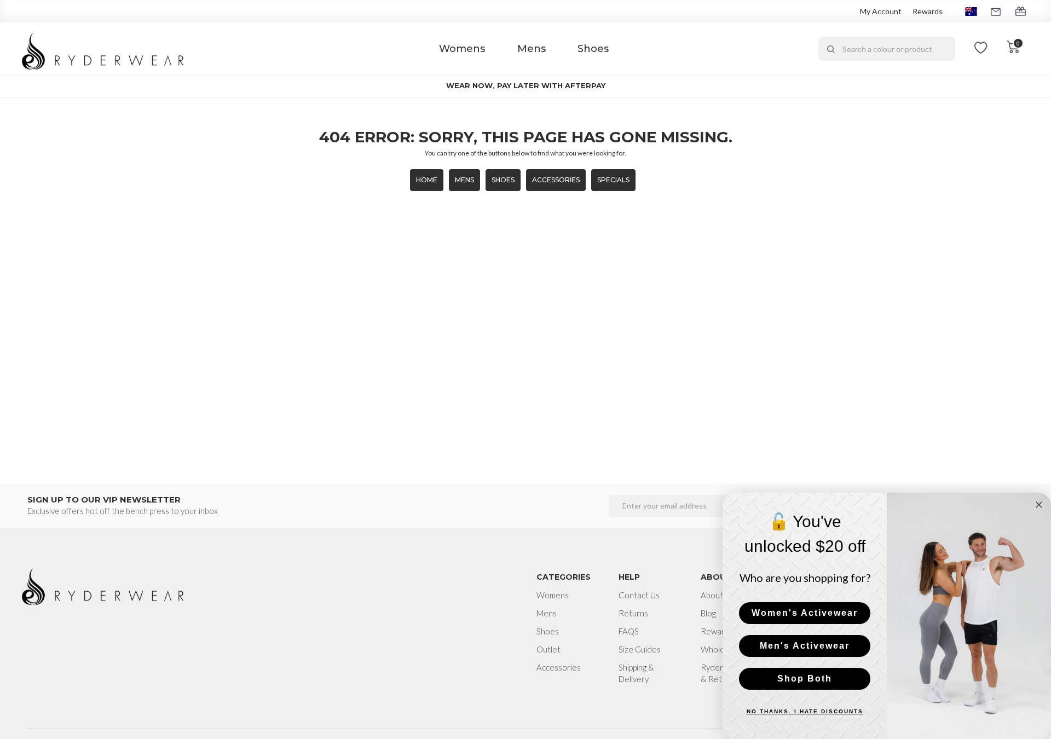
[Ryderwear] (103, 49)
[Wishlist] (981, 48)
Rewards (928, 11)
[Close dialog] (1039, 504)
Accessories (556, 180)
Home (426, 180)
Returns (633, 613)
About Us (717, 595)
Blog (708, 613)
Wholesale (720, 649)
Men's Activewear (805, 645)
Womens (462, 49)
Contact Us (639, 595)
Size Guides (640, 649)
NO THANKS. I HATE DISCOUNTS (805, 711)
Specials (613, 180)
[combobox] (886, 49)
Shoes (593, 49)
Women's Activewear (805, 612)
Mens (531, 49)
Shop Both (804, 678)
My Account (881, 11)
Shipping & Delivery (636, 673)
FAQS (629, 631)
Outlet (548, 649)
